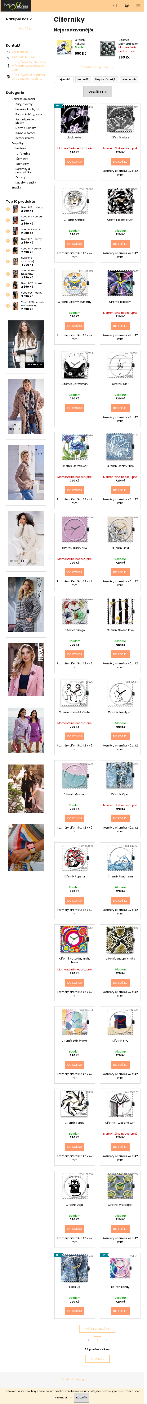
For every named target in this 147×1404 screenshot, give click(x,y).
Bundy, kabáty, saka (29, 114)
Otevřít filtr (97, 92)
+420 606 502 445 (24, 57)
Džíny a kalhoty (26, 128)
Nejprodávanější (105, 79)
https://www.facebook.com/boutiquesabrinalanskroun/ (29, 66)
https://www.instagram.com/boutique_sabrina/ (28, 76)
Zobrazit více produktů (96, 67)
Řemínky (22, 159)
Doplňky (18, 143)
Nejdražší (83, 79)
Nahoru (99, 1359)
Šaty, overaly (24, 104)
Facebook (67, 1379)
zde (69, 1397)
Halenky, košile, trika (29, 109)
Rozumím (81, 1397)
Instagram (82, 1379)
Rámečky (22, 164)
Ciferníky (23, 154)
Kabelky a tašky (26, 182)
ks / (26, 28)
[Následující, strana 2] (97, 1340)
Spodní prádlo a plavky (26, 121)
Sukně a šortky (25, 133)
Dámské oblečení (23, 99)
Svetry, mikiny (25, 138)
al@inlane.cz (20, 52)
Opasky (20, 177)
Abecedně (129, 79)
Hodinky (21, 148)
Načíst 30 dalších (97, 1329)
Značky (16, 187)
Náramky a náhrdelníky (23, 170)
